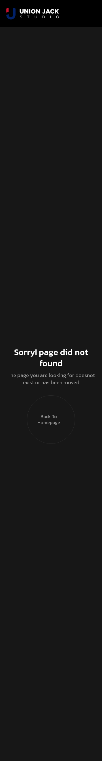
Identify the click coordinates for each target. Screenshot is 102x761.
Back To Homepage (48, 419)
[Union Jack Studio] (32, 14)
